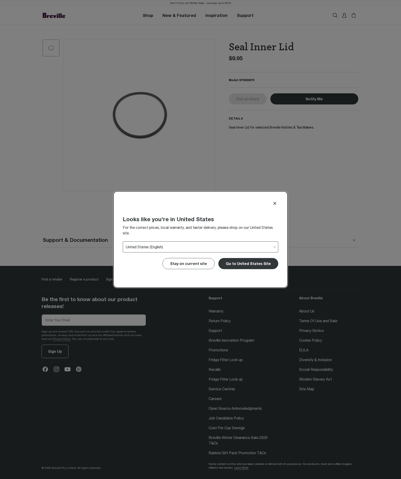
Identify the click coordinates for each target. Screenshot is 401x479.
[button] (248, 263)
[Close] (274, 203)
